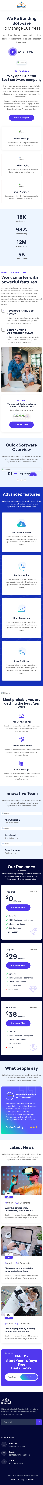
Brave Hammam (13, 850)
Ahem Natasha (12, 819)
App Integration (21, 575)
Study (10, 1203)
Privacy (21, 1479)
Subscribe (29, 1377)
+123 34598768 (16, 1463)
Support (30, 1479)
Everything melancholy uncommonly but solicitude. (19, 1209)
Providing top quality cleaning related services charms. (20, 1330)
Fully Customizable (21, 532)
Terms (12, 1479)
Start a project (21, 117)
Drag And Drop (21, 661)
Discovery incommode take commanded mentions (19, 1269)
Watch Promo (25, 52)
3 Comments (24, 1203)
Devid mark (10, 835)
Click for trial (21, 424)
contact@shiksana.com (19, 1455)
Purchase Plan (18, 907)
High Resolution (21, 618)
